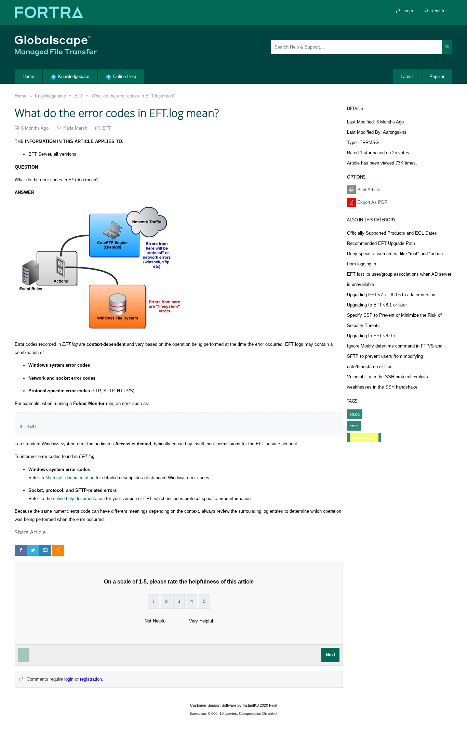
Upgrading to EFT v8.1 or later (377, 304)
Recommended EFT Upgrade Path (381, 243)
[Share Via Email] (45, 550)
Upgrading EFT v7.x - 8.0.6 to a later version (391, 294)
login (69, 679)
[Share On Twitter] (33, 550)
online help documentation (79, 498)
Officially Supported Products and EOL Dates (392, 233)
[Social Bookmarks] (58, 550)
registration (91, 679)
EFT (79, 96)
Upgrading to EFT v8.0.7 (371, 335)
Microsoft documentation (69, 477)
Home (20, 96)
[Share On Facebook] (21, 550)
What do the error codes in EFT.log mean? (133, 96)
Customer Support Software (213, 705)
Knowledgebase (50, 96)
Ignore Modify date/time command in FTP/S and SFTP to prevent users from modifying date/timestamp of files (394, 356)
